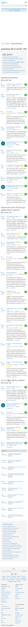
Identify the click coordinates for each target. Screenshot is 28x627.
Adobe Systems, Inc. (10, 144)
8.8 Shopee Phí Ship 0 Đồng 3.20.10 (14, 150)
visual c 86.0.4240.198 (8, 69)
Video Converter (5, 598)
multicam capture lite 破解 (9, 531)
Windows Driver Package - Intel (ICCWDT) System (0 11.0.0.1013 (15, 186)
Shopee (8, 153)
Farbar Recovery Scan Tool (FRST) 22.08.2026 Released (15, 488)
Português (23, 578)
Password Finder (5, 594)
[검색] (25, 6)
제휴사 (16, 610)
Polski (18, 578)
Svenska (8, 579)
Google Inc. (8, 85)
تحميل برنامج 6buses (7, 538)
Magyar (15, 581)
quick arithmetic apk (8, 558)
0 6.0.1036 (9, 111)
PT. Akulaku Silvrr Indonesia (12, 346)
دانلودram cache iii (7, 553)
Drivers (3, 590)
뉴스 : (14, 569)
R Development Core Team (12, 274)
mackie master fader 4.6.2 (9, 530)
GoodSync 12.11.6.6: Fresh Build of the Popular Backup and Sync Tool (16, 502)
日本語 (3, 578)
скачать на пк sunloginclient (10, 543)
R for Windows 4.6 (11, 272)
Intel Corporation (10, 188)
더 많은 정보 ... (13, 108)
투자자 (2, 622)
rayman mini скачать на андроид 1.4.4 (12, 552)
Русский (3, 579)
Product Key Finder (6, 592)
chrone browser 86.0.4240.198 (10, 64)
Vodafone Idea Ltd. (10, 311)
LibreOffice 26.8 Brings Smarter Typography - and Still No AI (15, 454)
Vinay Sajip (8, 235)
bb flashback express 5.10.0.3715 (11, 555)
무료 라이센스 (18, 620)
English (4, 576)
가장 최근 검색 (7, 524)
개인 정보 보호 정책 (19, 592)
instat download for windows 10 (11, 528)
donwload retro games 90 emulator (12, 545)
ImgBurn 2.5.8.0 (10, 291)
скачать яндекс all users (9, 526)
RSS (2, 610)
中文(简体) (23, 579)
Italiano (23, 576)
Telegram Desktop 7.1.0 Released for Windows (16, 509)
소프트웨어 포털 (19, 615)
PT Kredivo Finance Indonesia (12, 364)
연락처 (16, 590)
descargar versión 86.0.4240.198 (11, 65)
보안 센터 (17, 598)
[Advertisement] (14, 27)
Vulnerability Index (5, 608)
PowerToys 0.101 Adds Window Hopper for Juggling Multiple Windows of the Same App (16, 474)
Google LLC (8, 129)
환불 (16, 596)
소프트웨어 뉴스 (5, 606)
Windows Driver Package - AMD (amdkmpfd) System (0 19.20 (15, 177)
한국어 (7, 578)
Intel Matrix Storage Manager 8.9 (14, 325)
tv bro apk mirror (7, 541)
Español (14, 576)
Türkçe (13, 579)
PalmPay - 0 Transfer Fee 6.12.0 (15, 193)
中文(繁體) (10, 581)
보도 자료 (3, 618)
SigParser (3, 600)
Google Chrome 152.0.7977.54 (14, 84)
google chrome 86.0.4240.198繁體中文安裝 (13, 62)
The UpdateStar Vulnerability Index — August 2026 (16, 482)
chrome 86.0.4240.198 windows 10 (11, 72)
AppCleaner (4, 602)
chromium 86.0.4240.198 (9, 60)
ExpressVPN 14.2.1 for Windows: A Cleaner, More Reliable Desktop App (16, 515)
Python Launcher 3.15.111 (13, 233)
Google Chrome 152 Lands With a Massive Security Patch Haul (15, 461)
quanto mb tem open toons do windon (12, 547)
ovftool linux (6, 540)
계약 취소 (17, 594)
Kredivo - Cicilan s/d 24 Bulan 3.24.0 (14, 362)
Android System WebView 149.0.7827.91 (13, 127)
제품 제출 (17, 622)
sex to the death (7, 550)
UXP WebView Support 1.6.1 (14, 94)
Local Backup (4, 596)
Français (19, 576)
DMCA (16, 586)
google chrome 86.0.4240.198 (10, 57)
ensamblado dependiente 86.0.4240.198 (13, 58)
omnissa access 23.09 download (11, 536)
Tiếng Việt (18, 579)
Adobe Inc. (8, 96)
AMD (7, 180)
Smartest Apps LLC (10, 166)
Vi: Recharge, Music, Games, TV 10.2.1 (15, 309)
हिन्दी (19, 581)
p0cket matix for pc (8, 535)
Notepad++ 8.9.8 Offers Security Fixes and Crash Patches (16, 495)
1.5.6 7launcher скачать (9, 533)
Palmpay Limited (10, 195)
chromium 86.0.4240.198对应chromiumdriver (14, 70)
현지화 (16, 618)
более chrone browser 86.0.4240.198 (12, 67)
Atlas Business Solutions (11, 113)
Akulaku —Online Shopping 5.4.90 (14, 344)
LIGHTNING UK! (9, 292)
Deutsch (9, 576)
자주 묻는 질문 (18, 588)
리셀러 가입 (18, 617)
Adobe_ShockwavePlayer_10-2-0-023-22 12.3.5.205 (15, 142)
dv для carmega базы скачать (10, 557)
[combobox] (12, 6)
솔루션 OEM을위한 (19, 608)
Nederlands (13, 578)
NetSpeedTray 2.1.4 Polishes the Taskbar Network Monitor (17, 467)
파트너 (16, 606)
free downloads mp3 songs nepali (11, 548)
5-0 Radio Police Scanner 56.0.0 (15, 165)
